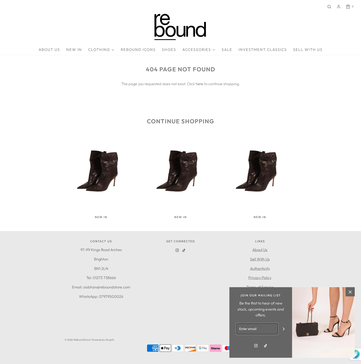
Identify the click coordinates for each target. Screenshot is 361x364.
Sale (227, 49)
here (199, 83)
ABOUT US (49, 49)
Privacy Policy (259, 277)
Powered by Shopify (103, 339)
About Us (259, 249)
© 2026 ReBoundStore (77, 339)
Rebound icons (138, 49)
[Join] (284, 329)
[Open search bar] (329, 6)
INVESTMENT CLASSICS (263, 49)
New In (74, 49)
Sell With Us (260, 259)
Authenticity (260, 268)
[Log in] (338, 7)
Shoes (169, 49)
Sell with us (308, 49)
